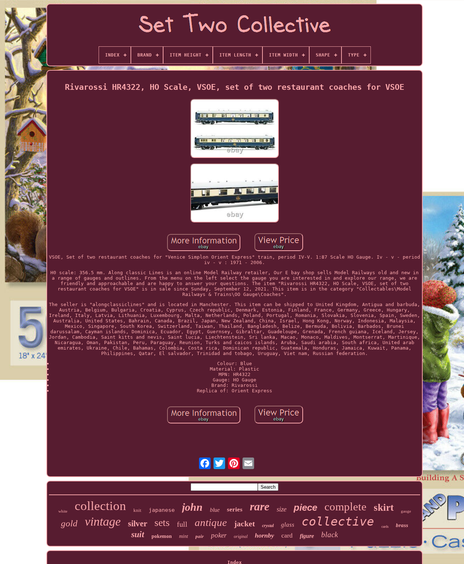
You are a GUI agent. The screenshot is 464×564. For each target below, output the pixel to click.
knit (137, 510)
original (241, 536)
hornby (264, 535)
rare (259, 506)
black (329, 534)
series (235, 509)
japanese (162, 510)
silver (137, 523)
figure (307, 536)
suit (137, 534)
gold (69, 523)
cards (385, 527)
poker (219, 535)
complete (345, 506)
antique (211, 522)
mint (183, 536)
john (192, 507)
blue (215, 510)
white (62, 511)
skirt (384, 507)
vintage (103, 521)
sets (162, 522)
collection (100, 506)
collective (338, 521)
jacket (244, 523)
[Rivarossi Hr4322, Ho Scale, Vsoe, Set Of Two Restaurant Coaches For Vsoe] (234, 129)
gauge (406, 511)
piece (305, 507)
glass (287, 524)
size (281, 509)
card (287, 535)
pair (199, 536)
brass (402, 525)
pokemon (162, 536)
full (182, 524)
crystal (268, 525)
